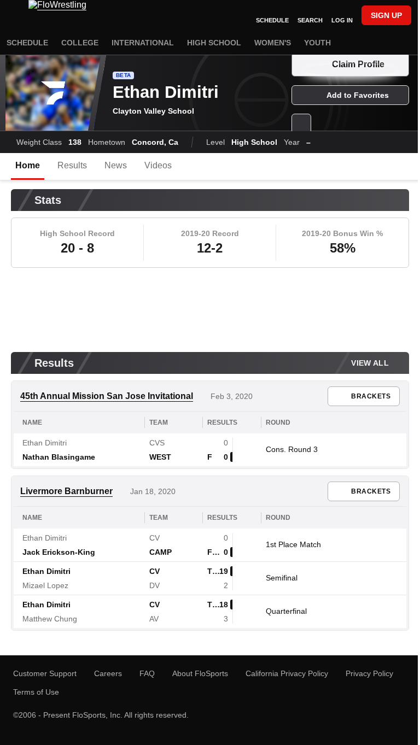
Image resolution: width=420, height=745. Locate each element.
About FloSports (200, 673)
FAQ (147, 673)
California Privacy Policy (287, 673)
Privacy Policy (369, 673)
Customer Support (45, 673)
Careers (108, 673)
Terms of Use (36, 692)
